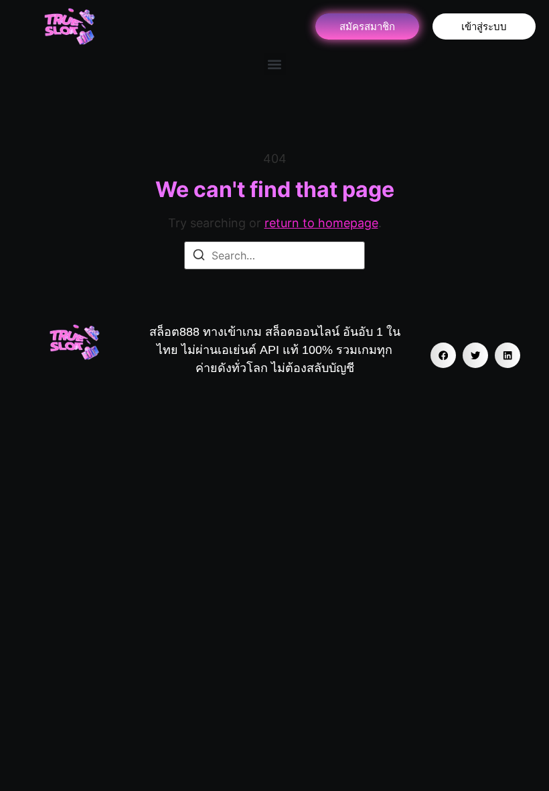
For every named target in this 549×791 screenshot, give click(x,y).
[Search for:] (274, 255)
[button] (275, 64)
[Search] (198, 257)
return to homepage (321, 223)
